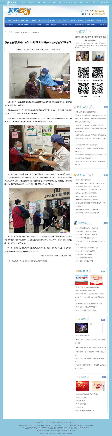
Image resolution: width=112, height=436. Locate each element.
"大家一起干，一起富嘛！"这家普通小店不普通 (89, 125)
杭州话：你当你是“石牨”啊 (102, 25)
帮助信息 (66, 422)
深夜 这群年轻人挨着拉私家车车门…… (86, 112)
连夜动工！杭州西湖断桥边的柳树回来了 (87, 287)
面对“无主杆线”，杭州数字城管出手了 (86, 145)
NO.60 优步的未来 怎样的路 (83, 254)
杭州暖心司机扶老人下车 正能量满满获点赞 (52, 25)
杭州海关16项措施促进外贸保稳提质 (86, 310)
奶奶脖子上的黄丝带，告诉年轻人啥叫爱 (24, 25)
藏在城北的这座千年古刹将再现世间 (79, 25)
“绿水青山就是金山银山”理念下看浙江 (86, 394)
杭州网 (17, 32)
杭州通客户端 (55, 49)
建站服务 (59, 422)
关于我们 (45, 422)
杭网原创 (26, 32)
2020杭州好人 (79, 407)
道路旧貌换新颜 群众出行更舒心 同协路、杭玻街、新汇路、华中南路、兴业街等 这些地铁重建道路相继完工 (90, 297)
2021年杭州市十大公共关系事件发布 (86, 307)
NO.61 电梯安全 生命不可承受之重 (85, 251)
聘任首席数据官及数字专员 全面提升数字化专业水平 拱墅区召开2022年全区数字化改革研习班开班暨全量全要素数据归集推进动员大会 (90, 119)
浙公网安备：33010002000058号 (80, 428)
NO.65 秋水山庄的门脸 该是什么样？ (86, 234)
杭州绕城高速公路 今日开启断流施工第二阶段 (88, 303)
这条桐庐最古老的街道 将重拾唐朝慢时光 (87, 199)
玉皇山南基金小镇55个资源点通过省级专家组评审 (89, 183)
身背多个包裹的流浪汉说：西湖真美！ (86, 196)
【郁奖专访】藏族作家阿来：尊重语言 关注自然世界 (90, 347)
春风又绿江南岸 (80, 400)
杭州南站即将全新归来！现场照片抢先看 (87, 213)
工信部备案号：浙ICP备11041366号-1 (59, 428)
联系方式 (73, 422)
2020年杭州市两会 (80, 404)
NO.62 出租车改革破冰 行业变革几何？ (86, 248)
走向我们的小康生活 (81, 397)
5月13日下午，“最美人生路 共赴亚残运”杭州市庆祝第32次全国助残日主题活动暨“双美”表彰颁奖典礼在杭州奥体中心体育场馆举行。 (90, 45)
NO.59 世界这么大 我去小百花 (84, 261)
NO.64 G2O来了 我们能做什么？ (84, 238)
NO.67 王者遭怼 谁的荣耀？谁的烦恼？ (86, 228)
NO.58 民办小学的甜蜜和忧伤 (84, 257)
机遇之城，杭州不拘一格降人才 (84, 410)
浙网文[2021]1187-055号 (40, 428)
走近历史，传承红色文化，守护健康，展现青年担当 (29, 261)
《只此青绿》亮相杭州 (82, 335)
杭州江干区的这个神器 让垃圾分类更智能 (87, 209)
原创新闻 (36, 32)
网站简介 (39, 422)
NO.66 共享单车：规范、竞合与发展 (86, 231)
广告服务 (52, 422)
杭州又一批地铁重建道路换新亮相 (85, 290)
